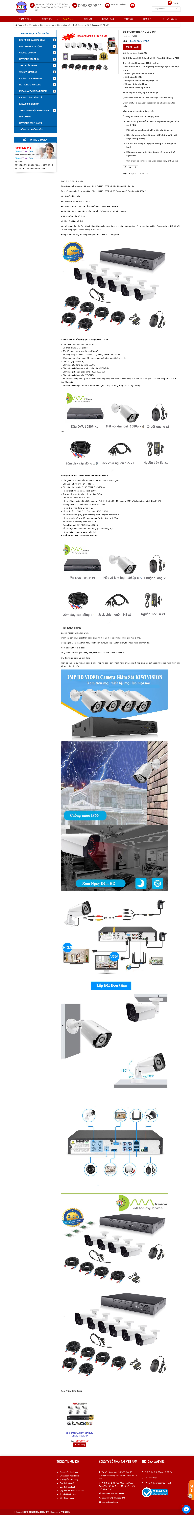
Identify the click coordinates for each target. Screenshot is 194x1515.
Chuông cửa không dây (31, 98)
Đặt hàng (133, 47)
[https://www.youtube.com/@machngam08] (132, 5)
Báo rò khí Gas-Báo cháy (32, 40)
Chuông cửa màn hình (30, 78)
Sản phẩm (33, 25)
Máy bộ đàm (25, 117)
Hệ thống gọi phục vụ (30, 123)
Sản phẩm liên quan (72, 1391)
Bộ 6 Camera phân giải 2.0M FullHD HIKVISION (79, 1434)
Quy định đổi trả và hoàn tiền (72, 1491)
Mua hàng (80, 1444)
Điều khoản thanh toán (69, 1472)
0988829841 (90, 5)
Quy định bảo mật (67, 1483)
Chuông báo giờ (27, 53)
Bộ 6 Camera (78, 25)
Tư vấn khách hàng (68, 1494)
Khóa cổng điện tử (29, 104)
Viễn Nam (65, 1512)
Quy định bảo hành (67, 1487)
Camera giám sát (47, 25)
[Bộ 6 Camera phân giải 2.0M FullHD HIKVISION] (79, 1414)
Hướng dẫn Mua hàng (69, 1479)
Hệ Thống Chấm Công (30, 85)
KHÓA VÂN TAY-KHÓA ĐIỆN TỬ (33, 91)
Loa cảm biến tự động (30, 46)
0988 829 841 (32, 155)
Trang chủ (25, 19)
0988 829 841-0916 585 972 (113, 1498)
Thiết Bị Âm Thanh (28, 66)
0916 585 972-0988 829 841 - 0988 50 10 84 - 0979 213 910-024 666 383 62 (34, 167)
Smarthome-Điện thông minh (34, 110)
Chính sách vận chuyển (69, 1476)
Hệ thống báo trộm (29, 59)
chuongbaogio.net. (39, 1512)
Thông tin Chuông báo (30, 130)
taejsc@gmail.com (110, 1502)
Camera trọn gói (63, 25)
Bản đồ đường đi (67, 1498)
